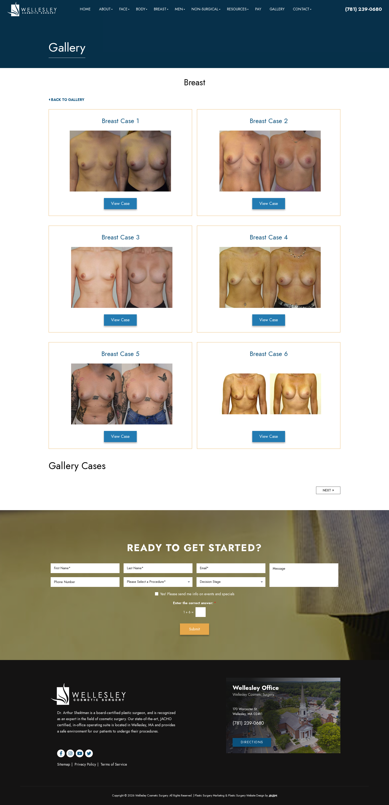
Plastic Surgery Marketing (209, 795)
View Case (120, 204)
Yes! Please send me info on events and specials (197, 594)
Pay (258, 9)
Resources (237, 9)
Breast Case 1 (120, 121)
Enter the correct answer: (194, 603)
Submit (194, 629)
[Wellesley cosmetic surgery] (32, 9)
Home (85, 9)
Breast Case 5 (120, 353)
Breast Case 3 (120, 237)
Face (123, 9)
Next (327, 490)
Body (140, 9)
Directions (252, 742)
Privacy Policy (85, 764)
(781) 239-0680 (363, 9)
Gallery (277, 9)
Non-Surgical (204, 9)
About (105, 9)
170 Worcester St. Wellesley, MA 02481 (247, 711)
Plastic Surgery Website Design (246, 795)
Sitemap (63, 764)
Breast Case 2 (269, 121)
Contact (301, 9)
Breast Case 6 (269, 353)
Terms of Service (113, 764)
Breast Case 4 (269, 237)
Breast (160, 9)
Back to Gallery (67, 99)
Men (179, 9)
